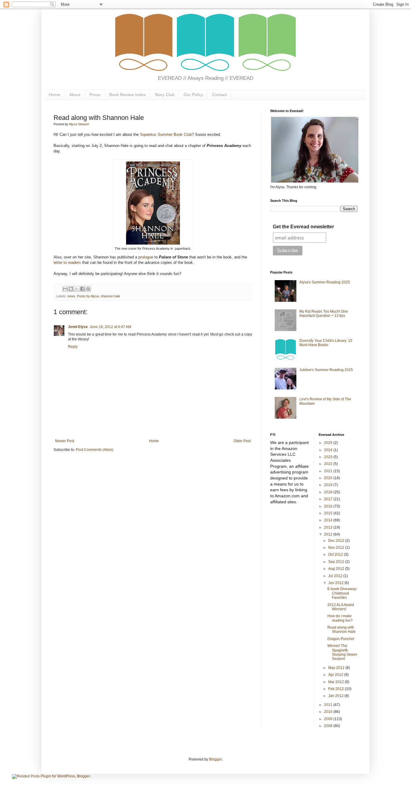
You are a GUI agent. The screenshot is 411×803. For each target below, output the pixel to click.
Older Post (242, 441)
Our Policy (193, 94)
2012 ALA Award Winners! (340, 607)
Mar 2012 (336, 682)
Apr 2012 (336, 675)
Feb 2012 (336, 689)
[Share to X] (77, 289)
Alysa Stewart (79, 124)
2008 (328, 726)
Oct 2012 (336, 554)
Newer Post (64, 441)
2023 (328, 457)
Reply (73, 347)
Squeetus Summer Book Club (166, 134)
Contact (219, 94)
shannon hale (110, 296)
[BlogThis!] (71, 289)
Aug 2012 (336, 569)
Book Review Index (127, 94)
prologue (145, 257)
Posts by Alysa (88, 296)
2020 (328, 478)
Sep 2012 (336, 562)
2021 (328, 471)
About (74, 94)
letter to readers (67, 262)
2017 (328, 499)
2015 (328, 513)
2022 (328, 464)
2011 (328, 705)
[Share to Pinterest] (88, 289)
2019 (328, 485)
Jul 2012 (335, 576)
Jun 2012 (336, 583)
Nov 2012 (336, 547)
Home (54, 94)
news (71, 296)
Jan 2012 (336, 696)
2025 (328, 443)
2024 (328, 450)
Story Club (165, 94)
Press (94, 94)
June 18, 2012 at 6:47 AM (110, 327)
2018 (328, 492)
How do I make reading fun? (340, 618)
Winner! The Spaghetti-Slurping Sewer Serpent (342, 652)
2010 (328, 712)
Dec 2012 (336, 541)
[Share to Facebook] (82, 289)
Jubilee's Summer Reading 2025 (326, 370)
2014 (328, 520)
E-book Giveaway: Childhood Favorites (342, 593)
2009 (328, 719)
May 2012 (336, 668)
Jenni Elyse (78, 327)
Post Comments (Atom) (94, 450)
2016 (328, 506)
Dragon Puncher (340, 639)
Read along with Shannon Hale (341, 629)
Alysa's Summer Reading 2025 (324, 282)
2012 (328, 534)
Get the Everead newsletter (303, 226)
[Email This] (65, 289)
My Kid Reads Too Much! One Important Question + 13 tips (323, 313)
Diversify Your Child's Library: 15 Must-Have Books (325, 343)
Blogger (215, 759)
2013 (328, 527)
